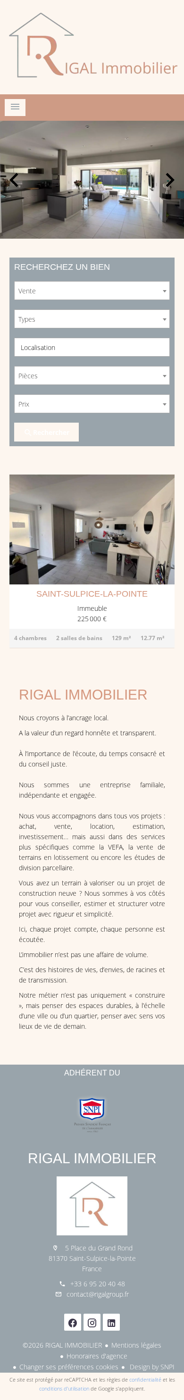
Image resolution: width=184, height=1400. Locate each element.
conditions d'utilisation (64, 1388)
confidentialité (145, 1379)
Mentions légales (136, 1345)
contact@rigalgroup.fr (98, 1294)
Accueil (92, 47)
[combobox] (92, 290)
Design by (151, 1366)
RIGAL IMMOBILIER (92, 1158)
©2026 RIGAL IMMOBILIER (62, 1345)
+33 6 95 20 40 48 (97, 1283)
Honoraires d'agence (97, 1355)
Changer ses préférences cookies (68, 1366)
